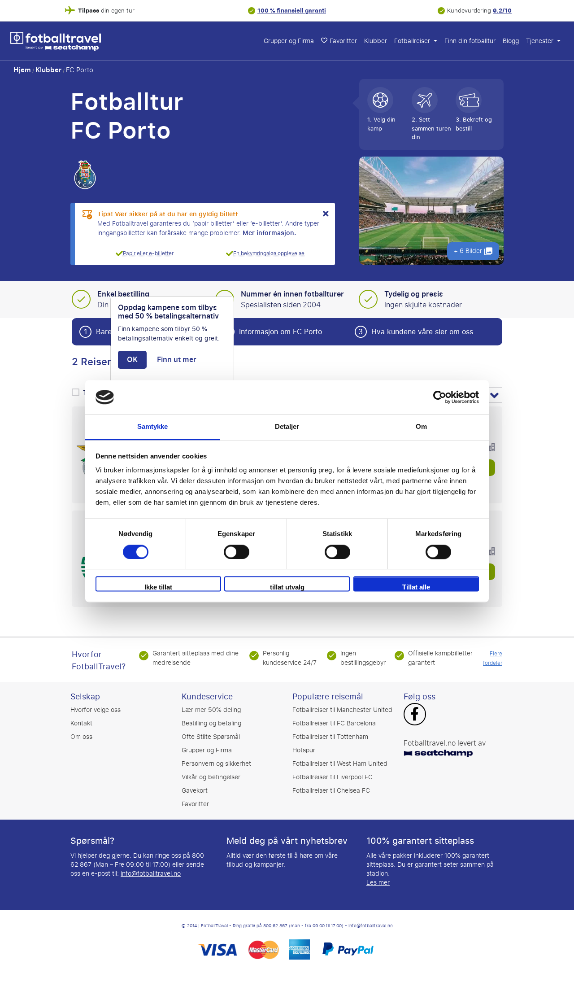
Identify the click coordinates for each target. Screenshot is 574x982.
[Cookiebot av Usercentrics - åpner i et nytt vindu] (439, 397)
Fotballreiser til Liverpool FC (332, 777)
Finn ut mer (176, 360)
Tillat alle (416, 587)
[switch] (236, 552)
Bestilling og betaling (211, 723)
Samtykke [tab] (152, 427)
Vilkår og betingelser (211, 777)
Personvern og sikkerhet (216, 763)
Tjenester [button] (540, 41)
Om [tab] (421, 427)
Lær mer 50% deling (211, 710)
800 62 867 (275, 926)
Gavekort (195, 790)
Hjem (22, 70)
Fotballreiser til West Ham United (339, 763)
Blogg (511, 41)
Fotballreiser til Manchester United (342, 710)
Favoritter (343, 41)
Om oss (81, 736)
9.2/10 (502, 10)
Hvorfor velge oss (95, 710)
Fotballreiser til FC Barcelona (334, 723)
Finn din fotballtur (470, 41)
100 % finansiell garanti (291, 10)
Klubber (375, 41)
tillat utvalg (287, 587)
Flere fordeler (492, 658)
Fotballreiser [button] (413, 41)
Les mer (378, 882)
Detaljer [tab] (287, 427)
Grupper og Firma (289, 41)
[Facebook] (414, 715)
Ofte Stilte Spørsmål (211, 736)
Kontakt (81, 723)
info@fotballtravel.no (151, 873)
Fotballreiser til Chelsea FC (331, 790)
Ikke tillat (158, 587)
